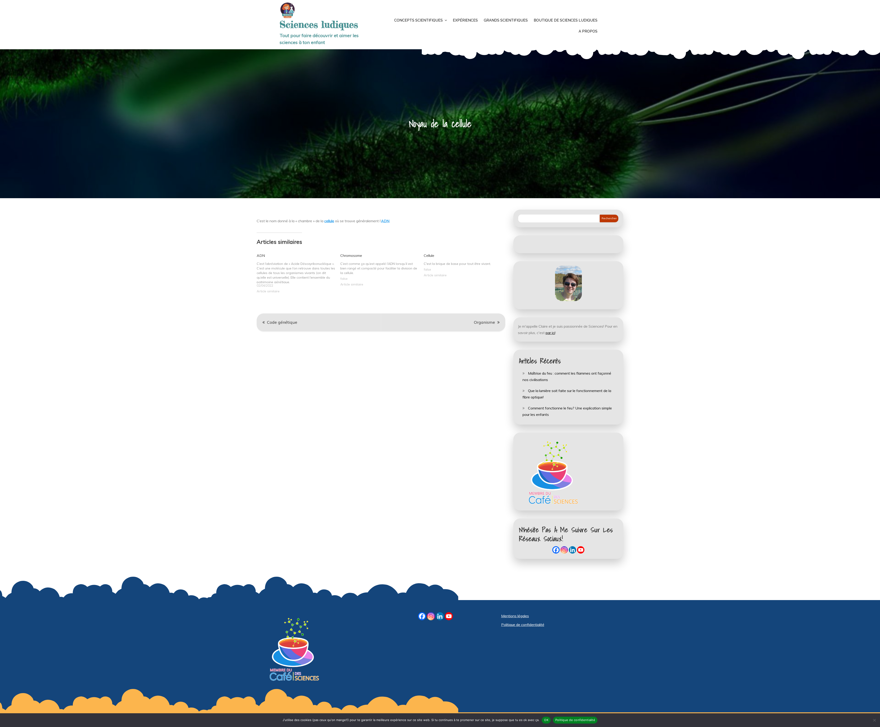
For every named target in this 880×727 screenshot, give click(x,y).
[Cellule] (465, 265)
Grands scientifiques (506, 20)
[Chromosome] (382, 269)
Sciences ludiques (319, 24)
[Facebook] (556, 550)
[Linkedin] (572, 550)
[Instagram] (564, 550)
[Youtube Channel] (580, 550)
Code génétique (282, 322)
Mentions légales (515, 616)
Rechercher (609, 218)
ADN (385, 221)
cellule (329, 221)
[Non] (874, 720)
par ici (550, 332)
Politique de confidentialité (522, 624)
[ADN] (298, 273)
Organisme (484, 322)
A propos (588, 31)
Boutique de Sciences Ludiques (565, 20)
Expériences (465, 20)
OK (546, 720)
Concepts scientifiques (418, 20)
